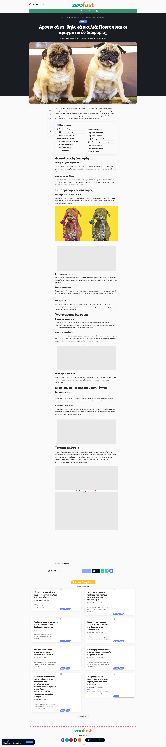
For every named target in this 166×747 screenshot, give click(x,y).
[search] (97, 11)
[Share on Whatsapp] (50, 122)
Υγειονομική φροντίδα (98, 139)
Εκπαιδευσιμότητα (97, 145)
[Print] (102, 38)
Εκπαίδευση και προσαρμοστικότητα (99, 142)
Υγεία (68, 609)
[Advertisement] (86, 258)
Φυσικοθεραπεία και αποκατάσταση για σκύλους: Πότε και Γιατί (44, 652)
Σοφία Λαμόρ (64, 38)
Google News (93, 491)
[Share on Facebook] (94, 38)
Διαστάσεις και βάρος (67, 135)
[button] (95, 740)
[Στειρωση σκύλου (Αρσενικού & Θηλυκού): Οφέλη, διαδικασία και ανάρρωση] (124, 685)
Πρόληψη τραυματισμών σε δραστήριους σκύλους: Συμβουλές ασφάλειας (46, 624)
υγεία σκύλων (65, 563)
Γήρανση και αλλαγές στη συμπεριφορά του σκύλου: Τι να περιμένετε (45, 594)
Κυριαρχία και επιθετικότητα (69, 141)
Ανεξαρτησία (65, 150)
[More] (105, 38)
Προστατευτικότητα (67, 144)
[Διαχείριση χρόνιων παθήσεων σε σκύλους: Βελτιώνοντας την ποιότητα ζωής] (124, 602)
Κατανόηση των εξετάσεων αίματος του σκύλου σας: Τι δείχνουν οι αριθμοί (99, 652)
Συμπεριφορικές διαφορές (66, 138)
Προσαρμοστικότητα (97, 148)
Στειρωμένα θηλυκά (97, 135)
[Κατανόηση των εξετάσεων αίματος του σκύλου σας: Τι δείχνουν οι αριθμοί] (124, 658)
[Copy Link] (100, 38)
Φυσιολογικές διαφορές (66, 129)
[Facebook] (30, 4)
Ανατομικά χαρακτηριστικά (69, 132)
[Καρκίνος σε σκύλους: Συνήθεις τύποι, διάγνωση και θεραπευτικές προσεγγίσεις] (124, 630)
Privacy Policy (7, 743)
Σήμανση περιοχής (66, 147)
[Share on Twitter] (97, 38)
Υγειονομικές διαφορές (96, 129)
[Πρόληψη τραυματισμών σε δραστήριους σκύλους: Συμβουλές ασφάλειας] (70, 630)
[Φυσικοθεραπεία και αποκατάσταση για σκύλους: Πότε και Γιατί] (70, 658)
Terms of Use (16, 743)
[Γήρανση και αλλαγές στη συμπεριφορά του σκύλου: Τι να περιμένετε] (70, 600)
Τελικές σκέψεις (94, 151)
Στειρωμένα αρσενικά (98, 132)
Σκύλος (83, 21)
